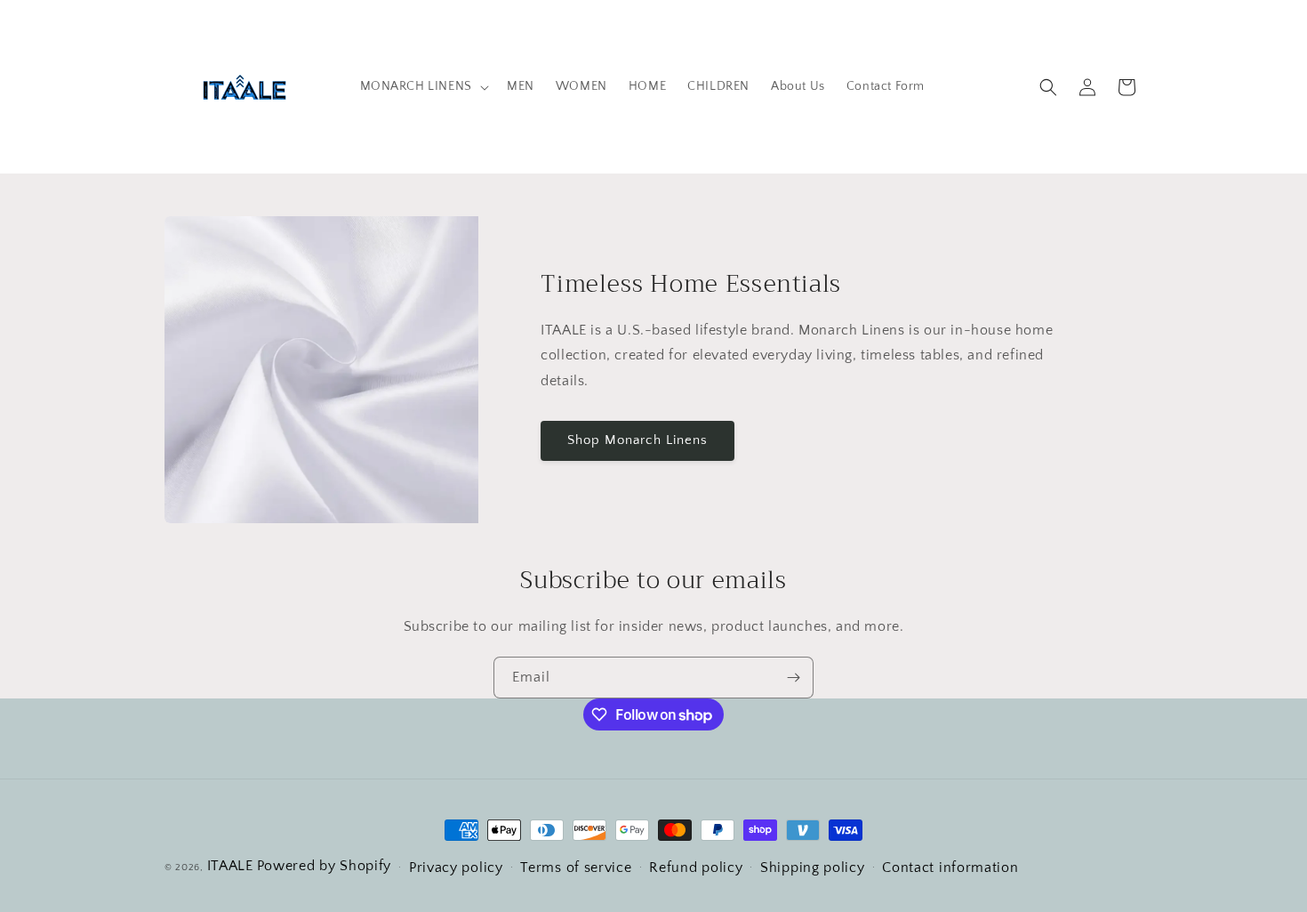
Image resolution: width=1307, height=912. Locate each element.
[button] (422, 86)
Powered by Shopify (324, 866)
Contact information (950, 868)
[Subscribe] (793, 677)
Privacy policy (456, 868)
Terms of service (575, 868)
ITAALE (230, 866)
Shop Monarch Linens (637, 440)
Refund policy (695, 868)
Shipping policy (812, 868)
